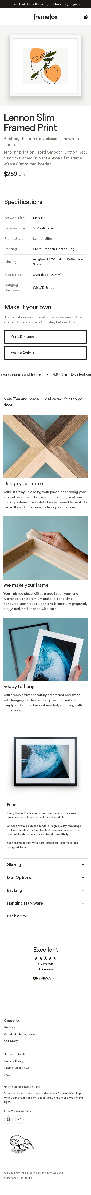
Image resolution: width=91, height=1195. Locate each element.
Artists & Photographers (20, 1034)
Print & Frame (22, 337)
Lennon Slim (42, 239)
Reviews (9, 1027)
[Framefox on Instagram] (19, 1119)
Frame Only (21, 353)
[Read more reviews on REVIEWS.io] (45, 976)
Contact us (25, 1178)
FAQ (7, 1075)
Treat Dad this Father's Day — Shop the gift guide (45, 4)
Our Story (11, 1041)
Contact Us (12, 1020)
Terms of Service (15, 1054)
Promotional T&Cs (16, 1068)
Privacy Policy (13, 1061)
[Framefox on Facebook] (8, 1119)
